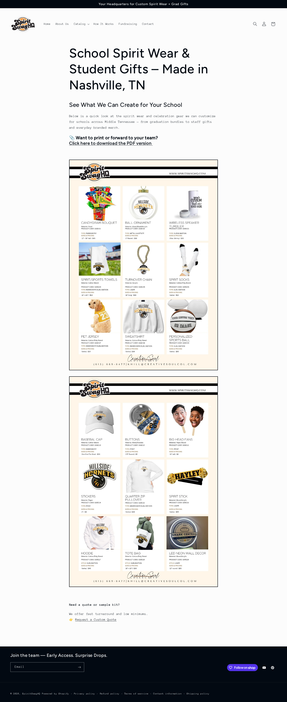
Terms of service (136, 693)
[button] (81, 24)
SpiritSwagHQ (31, 693)
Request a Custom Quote (96, 619)
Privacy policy (84, 693)
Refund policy (110, 693)
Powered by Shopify (55, 693)
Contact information (167, 693)
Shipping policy (198, 693)
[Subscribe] (79, 667)
